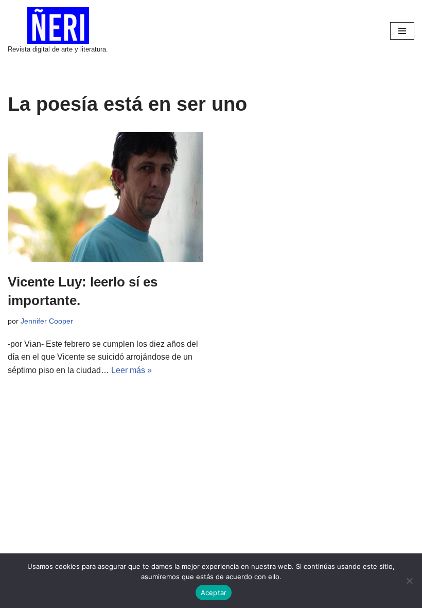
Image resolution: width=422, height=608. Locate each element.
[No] (409, 581)
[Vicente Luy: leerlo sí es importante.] (105, 197)
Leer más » (131, 370)
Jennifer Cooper (47, 321)
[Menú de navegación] (402, 31)
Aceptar (214, 592)
